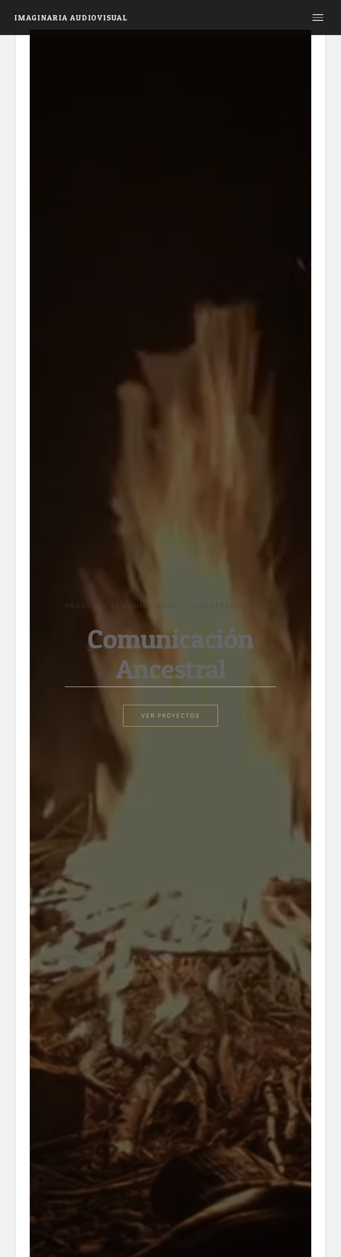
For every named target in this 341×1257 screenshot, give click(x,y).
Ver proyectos (170, 715)
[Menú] (318, 17)
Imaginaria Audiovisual (71, 17)
